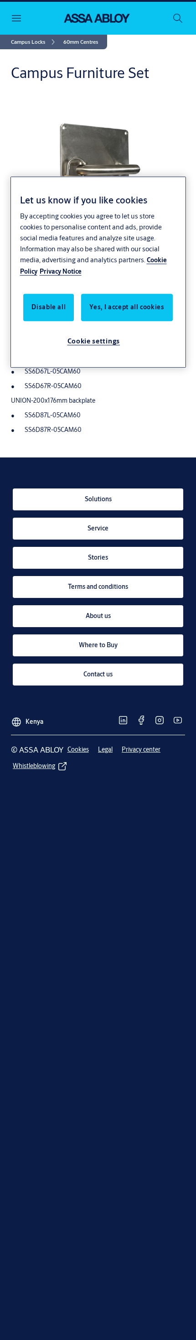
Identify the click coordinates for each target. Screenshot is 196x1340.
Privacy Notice (61, 271)
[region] (98, 272)
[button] (80, 42)
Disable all (48, 307)
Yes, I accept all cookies (126, 307)
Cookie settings (93, 341)
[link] (34, 42)
